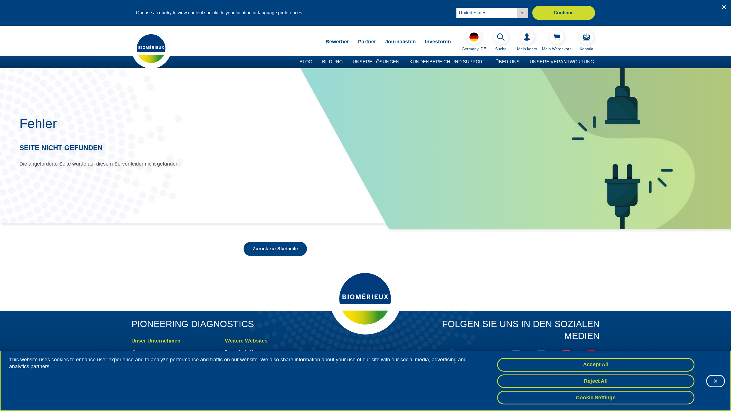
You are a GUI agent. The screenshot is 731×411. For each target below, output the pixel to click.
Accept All (596, 364)
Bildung (332, 61)
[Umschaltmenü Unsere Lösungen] (402, 62)
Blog (306, 61)
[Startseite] (151, 48)
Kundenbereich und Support (447, 61)
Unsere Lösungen (376, 61)
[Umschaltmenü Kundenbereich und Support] (488, 62)
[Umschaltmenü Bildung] (345, 62)
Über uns (507, 61)
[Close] (715, 381)
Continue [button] (564, 12)
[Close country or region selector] (724, 7)
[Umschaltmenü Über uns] (522, 62)
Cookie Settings (596, 397)
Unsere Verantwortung (562, 61)
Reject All (596, 381)
